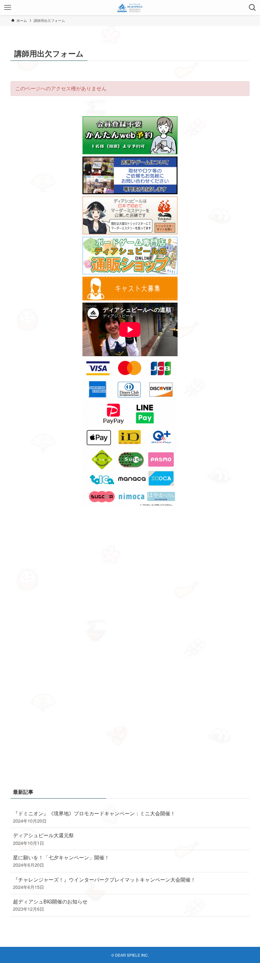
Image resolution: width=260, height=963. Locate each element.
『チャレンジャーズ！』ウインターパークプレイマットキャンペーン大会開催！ (104, 883)
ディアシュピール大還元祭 (43, 838)
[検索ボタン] (252, 7)
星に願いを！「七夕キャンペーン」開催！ (61, 861)
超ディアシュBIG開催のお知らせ (50, 905)
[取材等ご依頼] (130, 192)
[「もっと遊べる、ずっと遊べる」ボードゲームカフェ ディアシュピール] (130, 7)
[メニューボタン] (7, 7)
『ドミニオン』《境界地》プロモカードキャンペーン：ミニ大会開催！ (94, 817)
